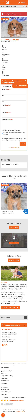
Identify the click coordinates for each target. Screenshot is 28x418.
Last (3, 101)
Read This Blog (6, 307)
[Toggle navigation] (3, 2)
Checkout (4, 394)
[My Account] (23, 6)
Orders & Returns (6, 392)
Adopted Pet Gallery (7, 376)
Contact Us (4, 378)
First (3, 95)
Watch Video (14, 243)
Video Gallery (5, 380)
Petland (4, 283)
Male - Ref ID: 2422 (7, 211)
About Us (3, 373)
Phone (6, 112)
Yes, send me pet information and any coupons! (13, 133)
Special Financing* (6, 371)
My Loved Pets (5, 389)
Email (6, 105)
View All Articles (14, 260)
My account (4, 387)
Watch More (14, 227)
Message (7, 119)
